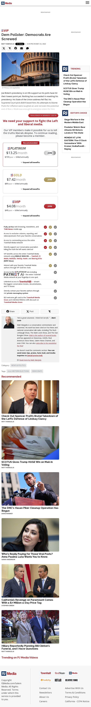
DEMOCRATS (37, 371)
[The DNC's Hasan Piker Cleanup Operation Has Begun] (30, 488)
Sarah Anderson (8, 559)
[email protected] (34, 355)
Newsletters (45, 692)
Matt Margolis (7, 44)
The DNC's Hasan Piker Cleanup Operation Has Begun (30, 509)
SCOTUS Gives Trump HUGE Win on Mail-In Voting (27, 463)
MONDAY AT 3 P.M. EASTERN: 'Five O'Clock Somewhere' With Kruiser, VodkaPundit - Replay (75, 143)
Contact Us (45, 688)
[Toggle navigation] (87, 3)
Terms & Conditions (75, 692)
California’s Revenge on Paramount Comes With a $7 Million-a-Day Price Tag (27, 601)
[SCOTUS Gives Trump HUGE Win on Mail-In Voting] (30, 442)
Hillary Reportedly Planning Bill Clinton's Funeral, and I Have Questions (26, 647)
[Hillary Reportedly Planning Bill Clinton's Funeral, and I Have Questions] (30, 626)
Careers (43, 701)
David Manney (7, 513)
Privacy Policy (72, 697)
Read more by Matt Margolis (30, 360)
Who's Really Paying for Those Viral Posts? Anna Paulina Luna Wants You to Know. (27, 555)
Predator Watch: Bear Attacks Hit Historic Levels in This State (74, 130)
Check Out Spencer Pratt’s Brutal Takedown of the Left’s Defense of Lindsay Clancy (30, 417)
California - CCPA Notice (77, 701)
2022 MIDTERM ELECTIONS (18, 371)
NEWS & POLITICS (18, 365)
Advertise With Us (74, 688)
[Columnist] (9, 322)
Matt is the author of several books (42, 335)
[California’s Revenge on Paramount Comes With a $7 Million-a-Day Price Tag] (30, 580)
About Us (44, 697)
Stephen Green (8, 605)
